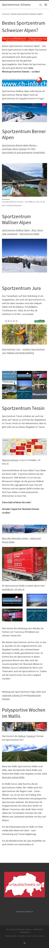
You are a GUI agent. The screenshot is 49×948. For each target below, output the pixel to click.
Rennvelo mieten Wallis (13, 777)
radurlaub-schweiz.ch (12, 695)
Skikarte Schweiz (10, 460)
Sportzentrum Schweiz (22, 929)
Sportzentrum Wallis (29, 233)
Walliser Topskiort (27, 736)
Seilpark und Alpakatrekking (20, 352)
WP (15, 936)
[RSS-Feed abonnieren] (24, 943)
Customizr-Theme (37, 936)
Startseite (6, 14)
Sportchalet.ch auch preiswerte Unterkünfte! (23, 152)
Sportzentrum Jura (11, 349)
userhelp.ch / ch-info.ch (13, 589)
